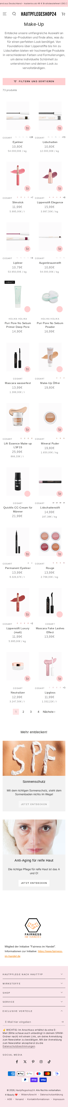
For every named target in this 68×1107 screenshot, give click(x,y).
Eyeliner (18, 142)
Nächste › (49, 711)
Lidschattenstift (50, 507)
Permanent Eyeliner (18, 568)
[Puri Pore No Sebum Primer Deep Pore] (18, 297)
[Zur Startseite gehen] (38, 13)
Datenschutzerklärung (51, 1094)
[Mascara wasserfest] (18, 357)
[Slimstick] (18, 176)
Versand (19, 1099)
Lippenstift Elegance (50, 202)
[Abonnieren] (63, 1022)
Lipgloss (50, 692)
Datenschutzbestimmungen (19, 1046)
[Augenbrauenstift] (50, 237)
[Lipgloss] (50, 666)
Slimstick (18, 202)
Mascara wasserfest (18, 383)
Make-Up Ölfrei (50, 383)
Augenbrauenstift (50, 262)
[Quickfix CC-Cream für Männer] (18, 481)
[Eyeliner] (18, 116)
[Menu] (4, 14)
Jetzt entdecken (34, 883)
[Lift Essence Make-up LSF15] (18, 417)
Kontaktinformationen (38, 1099)
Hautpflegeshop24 (25, 1090)
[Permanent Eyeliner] (18, 542)
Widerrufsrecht (29, 1094)
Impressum (58, 1099)
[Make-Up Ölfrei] (50, 357)
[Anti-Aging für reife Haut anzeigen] (34, 837)
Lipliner (18, 262)
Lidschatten (50, 142)
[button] (14, 14)
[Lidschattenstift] (50, 481)
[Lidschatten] (50, 116)
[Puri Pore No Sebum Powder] (50, 297)
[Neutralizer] (18, 666)
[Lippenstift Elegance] (50, 176)
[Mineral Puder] (50, 417)
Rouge (50, 568)
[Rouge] (50, 542)
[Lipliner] (18, 237)
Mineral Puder (50, 443)
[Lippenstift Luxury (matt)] (18, 602)
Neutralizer (18, 692)
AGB (9, 1099)
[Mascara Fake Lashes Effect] (50, 602)
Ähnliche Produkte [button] (27, 309)
